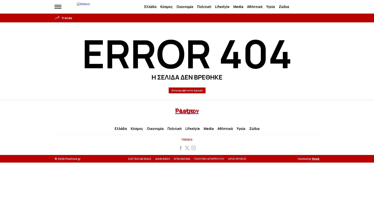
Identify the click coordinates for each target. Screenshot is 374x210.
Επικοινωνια (182, 159)
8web (315, 159)
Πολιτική (204, 6)
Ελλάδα (150, 6)
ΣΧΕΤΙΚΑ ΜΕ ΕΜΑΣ (139, 159)
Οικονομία (184, 6)
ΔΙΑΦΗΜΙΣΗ (162, 159)
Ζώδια (284, 6)
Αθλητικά (254, 6)
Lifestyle (222, 6)
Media (238, 6)
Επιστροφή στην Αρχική (187, 90)
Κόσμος (166, 6)
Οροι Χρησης (237, 159)
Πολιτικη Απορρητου (209, 159)
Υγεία (270, 6)
